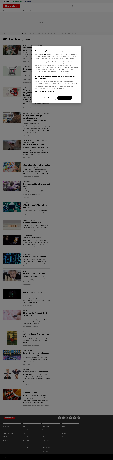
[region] (56, 74)
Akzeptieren (64, 98)
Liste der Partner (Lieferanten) (45, 91)
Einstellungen (48, 98)
